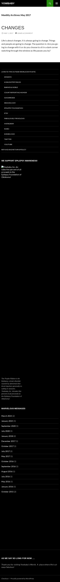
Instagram (9, 124)
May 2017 (5, 456)
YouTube (8, 144)
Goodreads (9, 98)
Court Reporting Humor (15, 92)
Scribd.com (9, 134)
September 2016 (8, 466)
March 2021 (6, 416)
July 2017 (5, 451)
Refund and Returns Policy (13, 150)
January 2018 (7, 436)
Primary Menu (56, 3)
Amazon (8, 77)
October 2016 (7, 461)
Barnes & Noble (11, 87)
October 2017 (7, 446)
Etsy (6, 113)
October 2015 (7, 491)
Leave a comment (25, 33)
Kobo (6, 129)
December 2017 (8, 441)
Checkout (5, 579)
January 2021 (7, 421)
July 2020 (5, 431)
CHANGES (12, 27)
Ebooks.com (9, 103)
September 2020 (8, 426)
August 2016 (6, 471)
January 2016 (7, 486)
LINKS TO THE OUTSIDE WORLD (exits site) (18, 72)
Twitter (7, 139)
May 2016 (5, 481)
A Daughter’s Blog (12, 82)
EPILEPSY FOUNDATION (13, 108)
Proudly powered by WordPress (22, 579)
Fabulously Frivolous (14, 118)
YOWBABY (8, 3)
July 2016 (5, 476)
